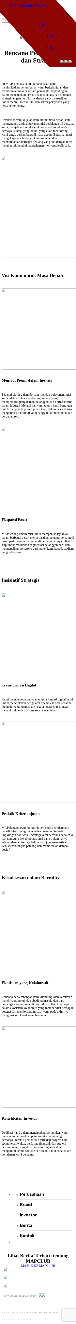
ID (43, 24)
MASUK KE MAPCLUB (38, 1265)
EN (52, 36)
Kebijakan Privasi (9, 1319)
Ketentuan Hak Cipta (25, 1319)
